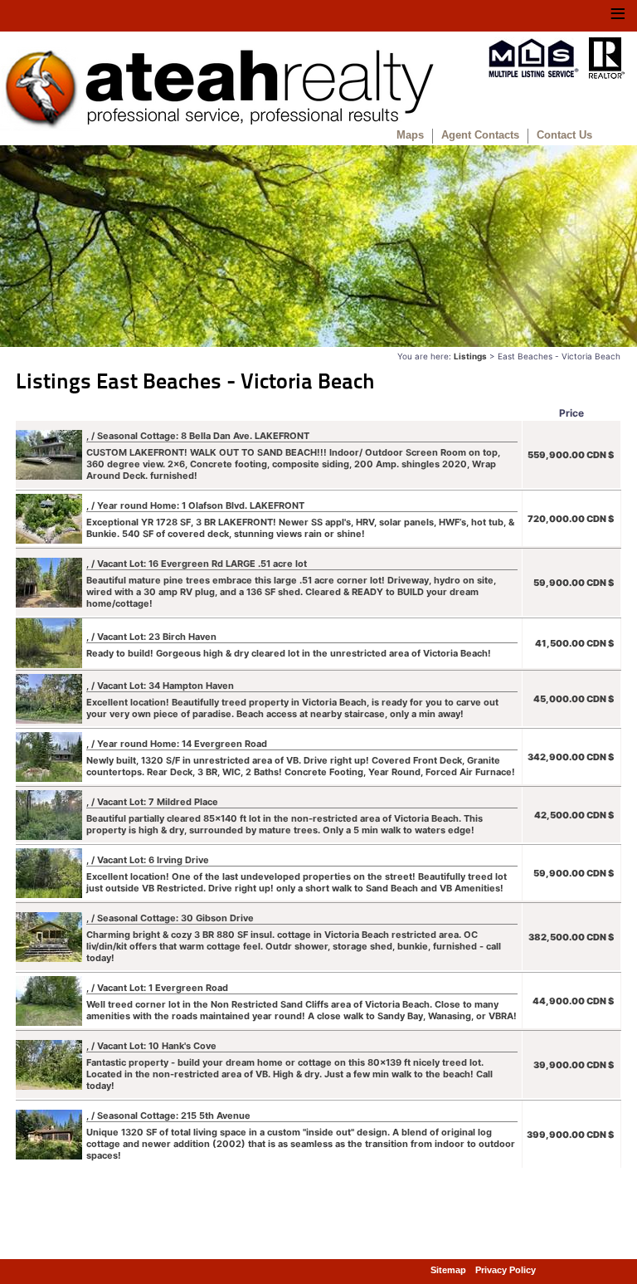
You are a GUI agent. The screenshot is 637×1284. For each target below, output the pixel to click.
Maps (410, 135)
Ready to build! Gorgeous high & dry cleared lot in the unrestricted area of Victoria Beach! (288, 645)
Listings (470, 356)
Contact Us (564, 135)
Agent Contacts (480, 135)
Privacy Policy (505, 1270)
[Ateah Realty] (218, 127)
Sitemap (448, 1270)
